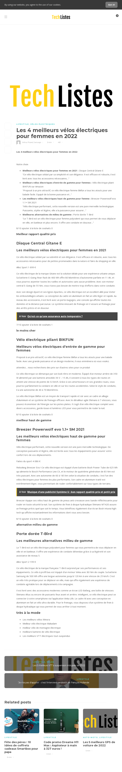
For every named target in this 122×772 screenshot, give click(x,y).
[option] (22, 733)
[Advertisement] (61, 47)
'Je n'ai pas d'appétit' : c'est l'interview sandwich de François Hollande (53, 682)
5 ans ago (37, 142)
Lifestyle (22, 124)
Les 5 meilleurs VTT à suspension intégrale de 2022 (59, 665)
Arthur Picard (27, 142)
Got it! (111, 4)
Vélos (50, 662)
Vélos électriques (42, 124)
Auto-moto (90, 737)
